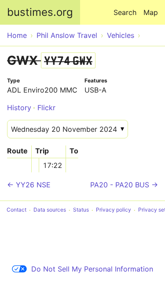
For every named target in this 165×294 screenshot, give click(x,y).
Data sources (49, 210)
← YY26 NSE (29, 184)
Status (81, 210)
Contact (16, 210)
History (19, 107)
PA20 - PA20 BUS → (124, 184)
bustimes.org (40, 12)
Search (125, 12)
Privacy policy (113, 210)
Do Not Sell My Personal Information (92, 268)
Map (150, 12)
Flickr (46, 107)
